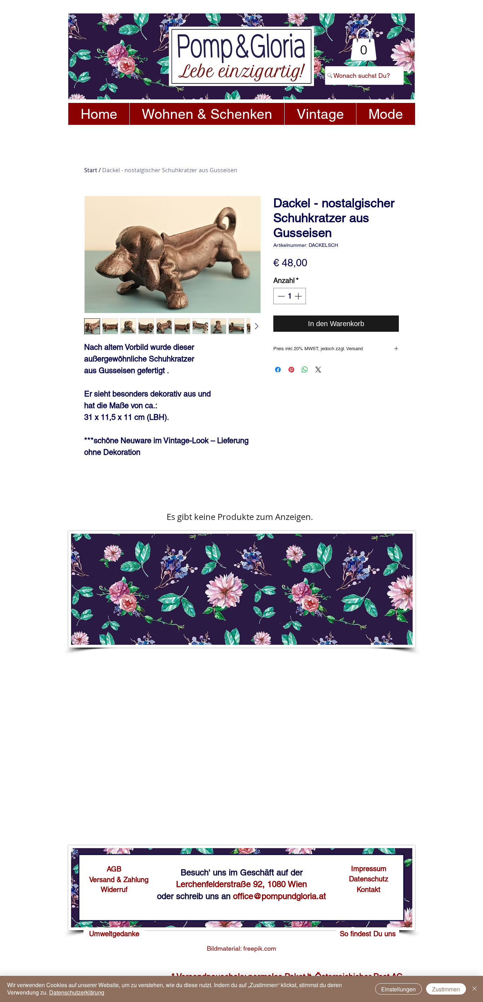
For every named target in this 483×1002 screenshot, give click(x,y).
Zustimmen (446, 989)
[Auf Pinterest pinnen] (291, 369)
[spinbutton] (289, 296)
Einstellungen (398, 989)
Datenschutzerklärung (76, 992)
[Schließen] (474, 988)
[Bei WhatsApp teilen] (305, 369)
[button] (363, 44)
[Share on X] (318, 369)
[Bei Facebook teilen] (278, 369)
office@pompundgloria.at (279, 896)
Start (90, 170)
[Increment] (299, 296)
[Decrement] (280, 296)
